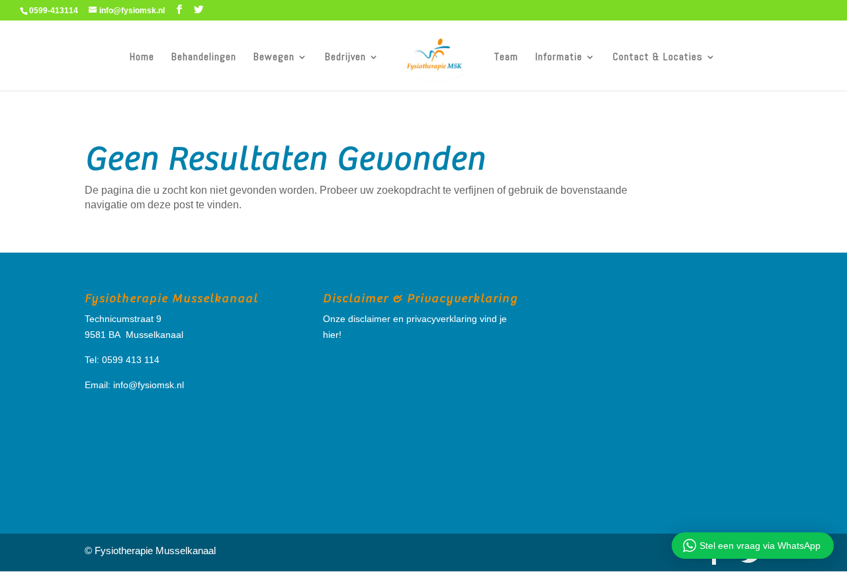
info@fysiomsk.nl (148, 385)
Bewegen (273, 57)
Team (506, 57)
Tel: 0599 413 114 (122, 359)
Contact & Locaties (658, 57)
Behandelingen (203, 57)
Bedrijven (345, 57)
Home (142, 57)
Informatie (558, 57)
